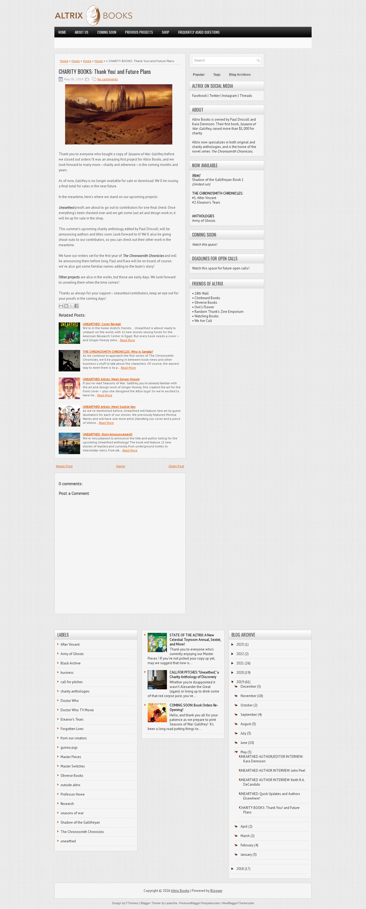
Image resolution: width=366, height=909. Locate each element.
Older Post (176, 466)
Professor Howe (73, 794)
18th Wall (202, 293)
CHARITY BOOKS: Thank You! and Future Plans (105, 71)
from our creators (74, 738)
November (248, 696)
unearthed (68, 841)
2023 (240, 644)
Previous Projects (139, 32)
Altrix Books (180, 890)
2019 (240, 682)
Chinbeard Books (207, 298)
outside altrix (70, 785)
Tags (217, 75)
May (244, 752)
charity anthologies (75, 691)
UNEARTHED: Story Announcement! (107, 434)
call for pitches (72, 682)
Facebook (199, 95)
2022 (240, 654)
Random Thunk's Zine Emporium (219, 311)
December (248, 686)
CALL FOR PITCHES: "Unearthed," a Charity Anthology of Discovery (194, 674)
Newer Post (64, 466)
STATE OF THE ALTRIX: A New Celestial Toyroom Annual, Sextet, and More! (195, 639)
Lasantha (171, 903)
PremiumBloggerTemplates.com (199, 903)
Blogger (216, 890)
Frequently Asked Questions (199, 32)
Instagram (229, 95)
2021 (240, 663)
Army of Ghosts (203, 220)
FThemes (132, 903)
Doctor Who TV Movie (77, 710)
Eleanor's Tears (72, 719)
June (244, 742)
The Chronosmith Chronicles (82, 832)
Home (62, 32)
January (246, 854)
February (247, 845)
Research (67, 803)
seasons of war (72, 813)
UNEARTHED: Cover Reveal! (102, 324)
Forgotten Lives (72, 729)
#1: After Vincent (204, 198)
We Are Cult (203, 320)
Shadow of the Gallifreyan (80, 822)
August (246, 724)
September (249, 714)
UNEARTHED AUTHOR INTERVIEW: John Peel (272, 770)
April (244, 826)
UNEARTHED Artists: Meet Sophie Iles (109, 407)
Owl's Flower (204, 307)
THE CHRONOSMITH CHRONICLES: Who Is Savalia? (118, 351)
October (247, 705)
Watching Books (207, 316)
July (243, 733)
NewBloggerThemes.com (238, 903)
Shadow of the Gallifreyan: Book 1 (218, 179)
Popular (199, 75)
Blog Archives (240, 75)
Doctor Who (70, 700)
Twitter (214, 95)
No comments (107, 79)
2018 (240, 868)
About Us (81, 32)
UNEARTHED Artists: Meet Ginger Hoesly (111, 379)
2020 (240, 672)
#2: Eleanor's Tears (206, 202)
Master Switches (73, 766)
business (67, 672)
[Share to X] (71, 306)
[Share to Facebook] (76, 306)
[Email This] (61, 306)
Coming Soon (106, 32)
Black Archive (71, 663)
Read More (127, 340)
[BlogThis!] (66, 306)
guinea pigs (69, 747)
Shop (165, 32)
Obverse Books (206, 302)
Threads (246, 95)
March (245, 836)
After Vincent (70, 644)
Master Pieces (71, 757)
